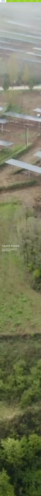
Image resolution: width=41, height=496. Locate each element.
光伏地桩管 (9, 418)
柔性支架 (8, 414)
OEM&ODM (9, 416)
